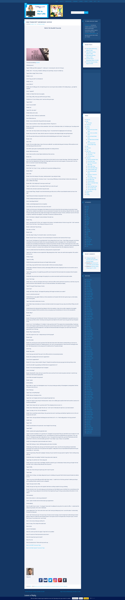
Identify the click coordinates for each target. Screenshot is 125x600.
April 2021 (88, 386)
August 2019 (89, 419)
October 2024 (89, 316)
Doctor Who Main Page (92, 168)
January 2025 (89, 311)
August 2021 (88, 379)
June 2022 (88, 363)
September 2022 (89, 358)
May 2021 (88, 384)
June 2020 (88, 403)
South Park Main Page (92, 186)
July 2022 (88, 361)
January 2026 (89, 291)
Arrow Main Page (91, 161)
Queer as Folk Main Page (93, 183)
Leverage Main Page (92, 178)
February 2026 (89, 290)
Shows (90, 1)
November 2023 (89, 335)
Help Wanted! (88, 25)
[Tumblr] (65, 580)
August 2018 (89, 433)
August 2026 (89, 280)
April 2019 (88, 424)
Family (87, 223)
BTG (87, 211)
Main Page (88, 151)
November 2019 (89, 414)
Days (87, 216)
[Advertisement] (80, 6)
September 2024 (89, 318)
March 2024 (88, 328)
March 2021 (88, 388)
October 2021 (89, 376)
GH (87, 226)
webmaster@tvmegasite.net (91, 33)
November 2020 (89, 394)
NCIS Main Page (91, 179)
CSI (87, 213)
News (87, 236)
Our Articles (90, 154)
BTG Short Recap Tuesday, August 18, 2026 (92, 62)
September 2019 (89, 418)
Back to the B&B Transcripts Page (33, 545)
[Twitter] (50, 580)
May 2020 (88, 404)
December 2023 (89, 333)
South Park (88, 241)
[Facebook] (41, 580)
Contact (88, 126)
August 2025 (89, 300)
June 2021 (88, 383)
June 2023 (88, 343)
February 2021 (89, 389)
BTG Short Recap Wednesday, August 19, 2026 (92, 59)
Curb (87, 214)
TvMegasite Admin (41, 24)
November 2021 (89, 374)
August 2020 (89, 399)
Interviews (75, 1)
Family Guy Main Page (92, 169)
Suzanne (38, 62)
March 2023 (88, 348)
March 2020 (88, 408)
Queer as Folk (89, 239)
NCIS (87, 234)
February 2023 (89, 349)
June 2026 (88, 283)
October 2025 (89, 296)
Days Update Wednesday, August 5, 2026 (91, 49)
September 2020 (89, 398)
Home (57, 1)
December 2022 (89, 353)
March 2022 (88, 368)
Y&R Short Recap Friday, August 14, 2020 (92, 267)
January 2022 (89, 371)
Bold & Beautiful (41, 586)
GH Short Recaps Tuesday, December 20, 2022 (34, 591)
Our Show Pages (91, 156)
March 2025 (88, 308)
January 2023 (89, 351)
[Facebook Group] (45, 580)
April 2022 (88, 366)
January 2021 (89, 391)
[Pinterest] (60, 580)
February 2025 (89, 310)
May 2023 (88, 344)
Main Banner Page (91, 153)
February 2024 (89, 330)
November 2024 (89, 315)
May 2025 (88, 305)
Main (87, 233)
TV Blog (86, 1)
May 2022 (88, 364)
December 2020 (89, 393)
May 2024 (88, 325)
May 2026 (88, 285)
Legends (88, 229)
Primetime (88, 158)
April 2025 (88, 306)
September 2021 (89, 378)
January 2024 (89, 331)
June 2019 (88, 421)
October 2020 (89, 396)
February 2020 (89, 409)
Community (88, 124)
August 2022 (89, 360)
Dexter (87, 219)
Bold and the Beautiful (55, 586)
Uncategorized (89, 244)
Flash (87, 224)
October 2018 (89, 431)
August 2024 (89, 320)
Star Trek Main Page (92, 188)
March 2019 (88, 426)
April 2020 (88, 406)
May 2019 (88, 423)
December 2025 (89, 293)
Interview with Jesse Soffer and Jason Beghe (92, 260)
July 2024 (88, 321)
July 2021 (88, 381)
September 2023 (89, 338)
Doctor (87, 221)
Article (87, 208)
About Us (61, 1)
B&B (30, 586)
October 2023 (89, 336)
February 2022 (89, 369)
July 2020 (88, 401)
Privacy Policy (89, 191)
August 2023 (89, 339)
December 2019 (89, 413)
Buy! (95, 1)
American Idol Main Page (93, 159)
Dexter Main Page (91, 166)
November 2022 (89, 355)
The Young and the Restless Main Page (92, 143)
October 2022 (89, 356)
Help (99, 1)
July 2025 (88, 301)
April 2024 (88, 326)
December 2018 (89, 428)
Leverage (88, 231)
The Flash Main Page (92, 189)
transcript (65, 586)
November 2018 (89, 429)
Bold (37, 586)
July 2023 (88, 341)
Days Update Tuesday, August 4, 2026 (91, 52)
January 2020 (89, 411)
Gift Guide (90, 123)
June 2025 (88, 303)
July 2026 (88, 281)
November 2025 (89, 295)
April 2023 (88, 346)
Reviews (80, 1)
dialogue (61, 586)
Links (87, 149)
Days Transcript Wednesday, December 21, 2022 (70, 591)
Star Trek (88, 243)
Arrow (87, 206)
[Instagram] (55, 580)
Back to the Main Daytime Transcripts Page (35, 548)
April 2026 (88, 286)
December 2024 (89, 313)
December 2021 (89, 373)
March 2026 (88, 288)
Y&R (87, 246)
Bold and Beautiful (47, 586)
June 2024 (88, 323)
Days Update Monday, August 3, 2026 (91, 56)
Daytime (88, 128)
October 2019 (89, 416)
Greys (87, 228)
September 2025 (89, 298)
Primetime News (68, 1)
